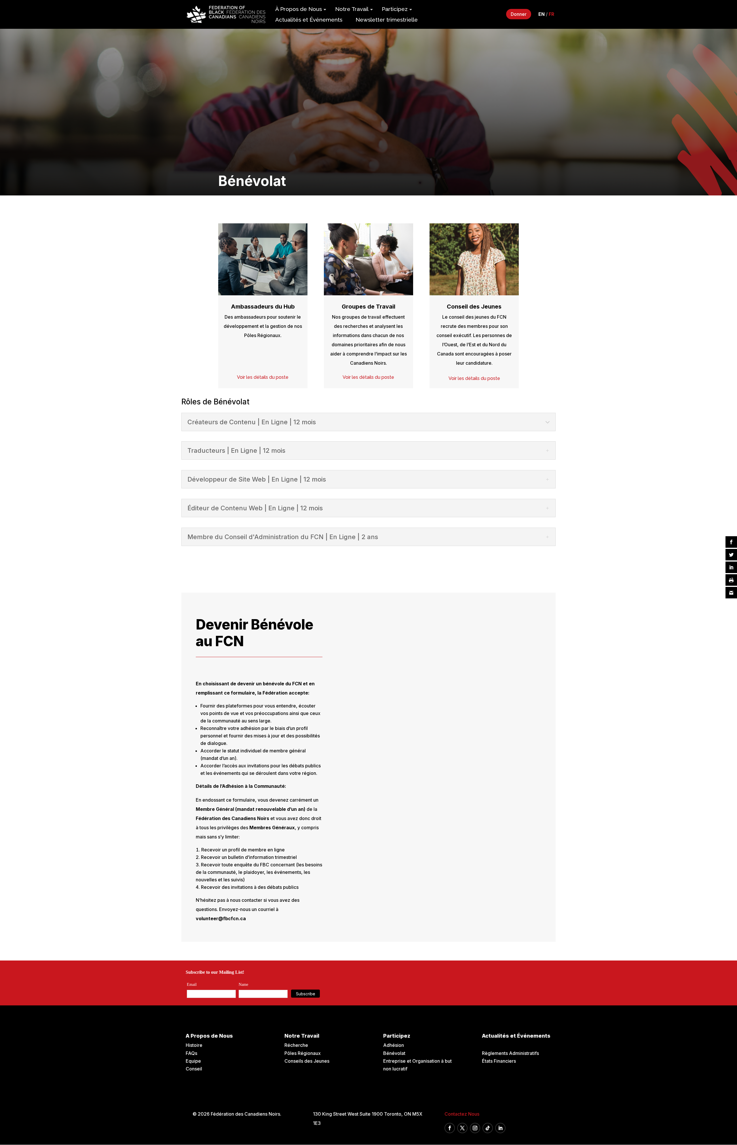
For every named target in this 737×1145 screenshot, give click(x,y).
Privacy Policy (394, 623)
